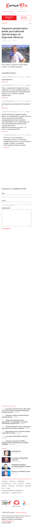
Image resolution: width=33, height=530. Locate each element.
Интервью (11, 485)
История (28, 483)
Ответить (5, 82)
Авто (3, 488)
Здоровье (28, 485)
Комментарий (6, 208)
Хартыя (16, 6)
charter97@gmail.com (8, 521)
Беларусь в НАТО (17, 492)
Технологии (19, 485)
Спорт (15, 483)
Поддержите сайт (9, 17)
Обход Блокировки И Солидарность (13, 490)
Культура (21, 483)
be (10, 13)
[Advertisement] (16, 168)
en (15, 13)
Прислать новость (8, 11)
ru (12, 13)
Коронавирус (6, 492)
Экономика (20, 481)
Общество (12, 481)
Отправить (6, 228)
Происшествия (6, 483)
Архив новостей (22, 11)
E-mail (3, 200)
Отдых (8, 488)
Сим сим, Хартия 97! (23, 17)
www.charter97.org (21, 512)
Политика (5, 481)
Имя (3, 193)
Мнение (4, 448)
